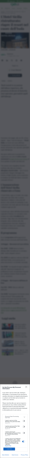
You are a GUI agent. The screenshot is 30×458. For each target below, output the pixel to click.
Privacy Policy (24, 455)
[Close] (26, 387)
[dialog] (15, 421)
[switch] (23, 421)
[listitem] (15, 417)
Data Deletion (5, 455)
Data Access (15, 455)
